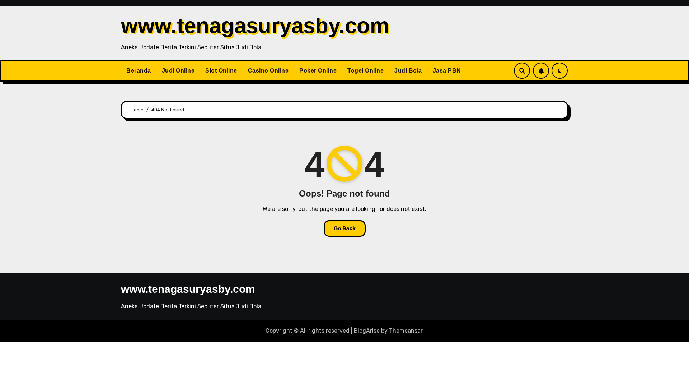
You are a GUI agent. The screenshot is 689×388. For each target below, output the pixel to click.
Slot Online (221, 71)
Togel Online (365, 71)
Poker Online (318, 71)
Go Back (345, 228)
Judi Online (178, 71)
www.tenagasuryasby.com (255, 26)
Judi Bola (408, 71)
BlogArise (367, 330)
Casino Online (268, 71)
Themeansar (405, 330)
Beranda (138, 71)
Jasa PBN (447, 71)
